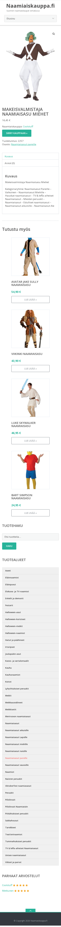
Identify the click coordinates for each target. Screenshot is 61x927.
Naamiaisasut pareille (23, 144)
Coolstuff (28, 126)
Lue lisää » (30, 299)
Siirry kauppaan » (16, 133)
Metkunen (7, 890)
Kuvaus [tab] (9, 156)
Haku (9, 546)
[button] (54, 34)
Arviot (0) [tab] (10, 163)
